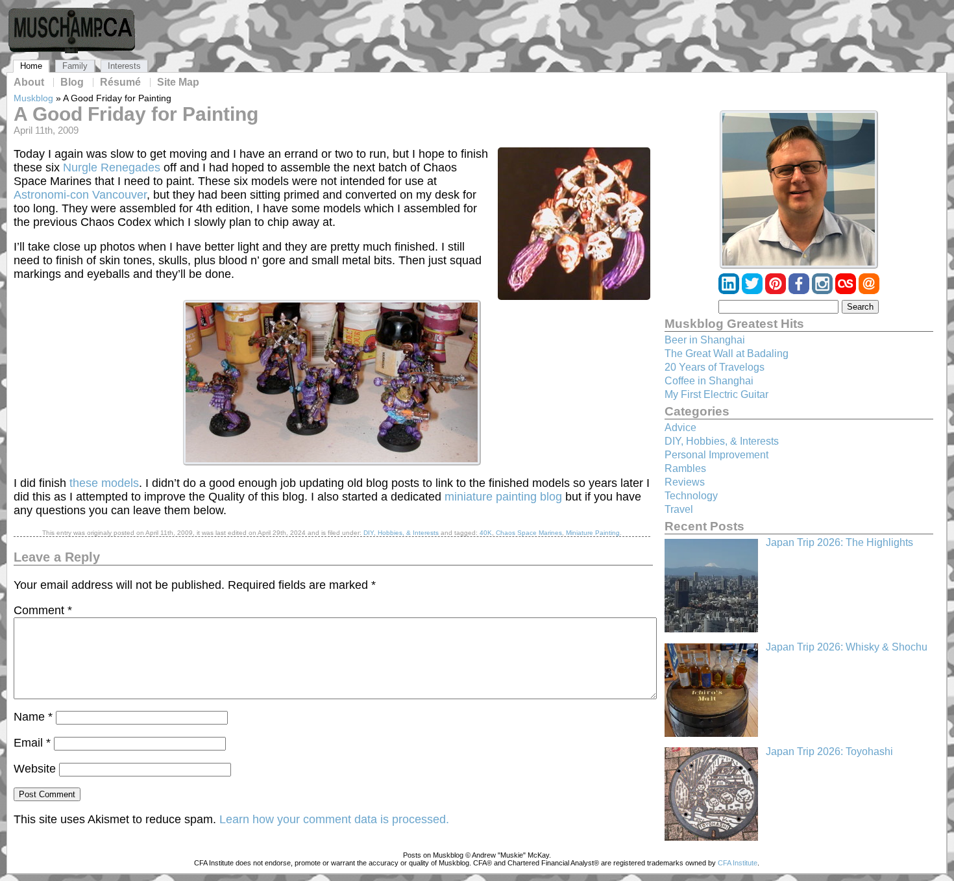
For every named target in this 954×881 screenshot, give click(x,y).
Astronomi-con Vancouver (80, 194)
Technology (691, 495)
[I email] (869, 290)
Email (32, 742)
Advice (680, 427)
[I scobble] (847, 290)
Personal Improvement (716, 454)
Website (35, 768)
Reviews (685, 482)
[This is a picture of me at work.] (799, 189)
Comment (43, 610)
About (29, 82)
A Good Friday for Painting (136, 114)
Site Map (178, 82)
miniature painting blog (503, 496)
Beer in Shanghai (705, 339)
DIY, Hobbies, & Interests (401, 532)
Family (75, 66)
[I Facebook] (800, 290)
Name (33, 716)
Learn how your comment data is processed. (334, 819)
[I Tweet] (753, 290)
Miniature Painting (593, 532)
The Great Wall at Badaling (727, 353)
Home (31, 66)
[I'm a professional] (730, 290)
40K (486, 532)
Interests (124, 66)
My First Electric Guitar (716, 394)
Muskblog (33, 98)
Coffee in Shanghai (709, 380)
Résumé (120, 82)
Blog (72, 82)
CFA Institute (737, 863)
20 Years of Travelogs (714, 367)
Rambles (685, 468)
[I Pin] (777, 290)
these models (104, 483)
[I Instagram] (823, 290)
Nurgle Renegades (111, 167)
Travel (679, 509)
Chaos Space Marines (529, 532)
